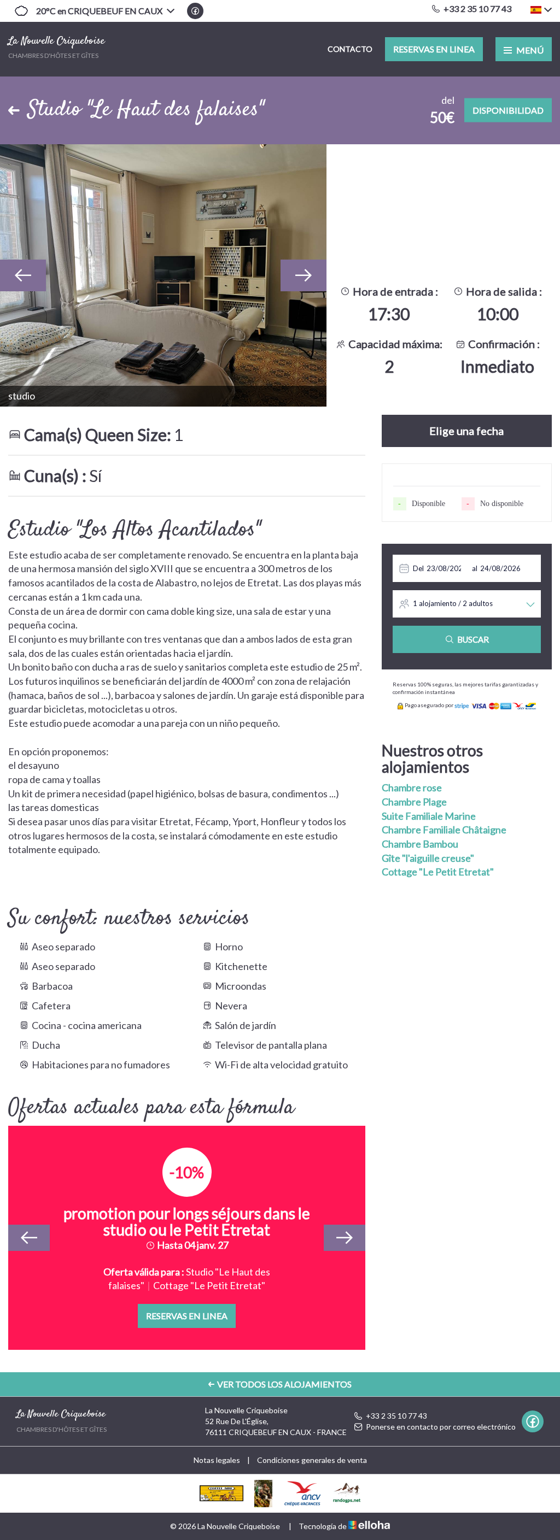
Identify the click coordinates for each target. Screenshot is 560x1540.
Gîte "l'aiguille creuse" (428, 858)
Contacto (350, 49)
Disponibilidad (508, 110)
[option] (163, 275)
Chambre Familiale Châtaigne (444, 830)
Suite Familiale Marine (429, 816)
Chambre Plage (414, 802)
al (474, 568)
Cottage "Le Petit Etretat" (438, 872)
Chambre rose (412, 787)
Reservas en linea (434, 49)
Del (418, 568)
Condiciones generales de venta (312, 1460)
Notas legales (217, 1460)
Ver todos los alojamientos (284, 1384)
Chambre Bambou (420, 844)
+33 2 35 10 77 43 (396, 1415)
